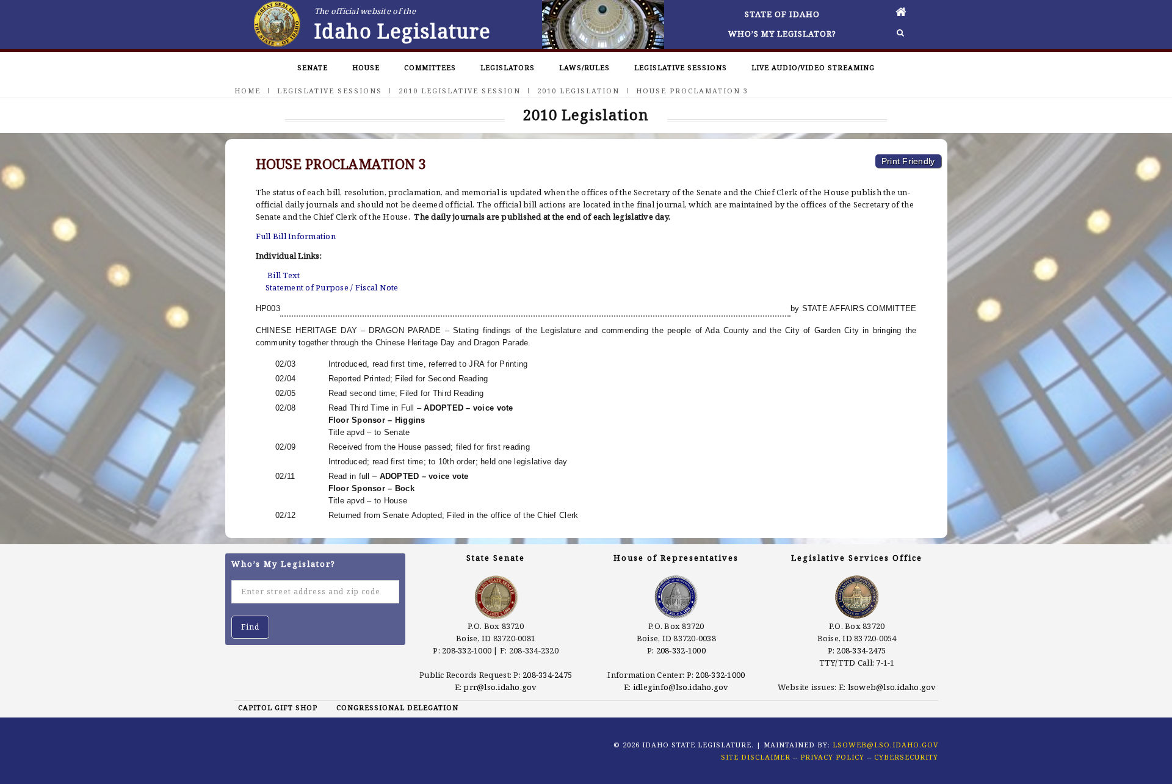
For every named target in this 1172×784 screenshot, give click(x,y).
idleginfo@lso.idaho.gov (681, 687)
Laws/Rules (584, 67)
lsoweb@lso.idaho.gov (892, 687)
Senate (312, 67)
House (366, 67)
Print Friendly (908, 161)
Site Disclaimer (755, 756)
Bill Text (283, 275)
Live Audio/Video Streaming (813, 67)
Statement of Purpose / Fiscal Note (332, 287)
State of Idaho (782, 14)
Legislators (507, 67)
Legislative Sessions (680, 67)
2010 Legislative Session (460, 90)
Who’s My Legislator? (782, 33)
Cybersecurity (906, 756)
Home (247, 90)
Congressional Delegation (397, 707)
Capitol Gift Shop (277, 707)
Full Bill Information (296, 236)
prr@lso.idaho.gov (500, 687)
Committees (430, 67)
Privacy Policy (832, 756)
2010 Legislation (578, 90)
